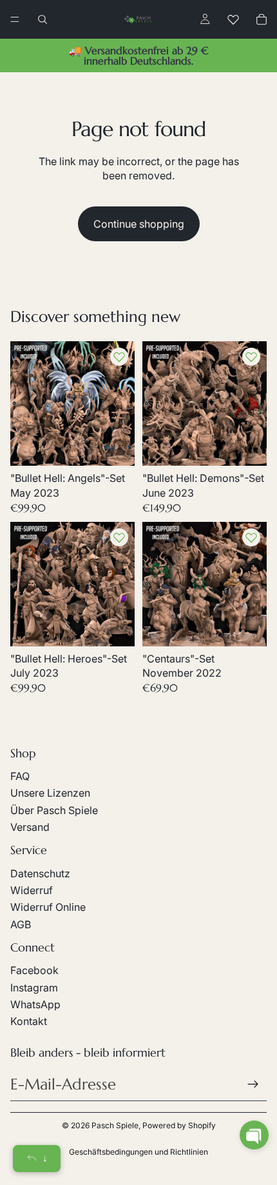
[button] (254, 1135)
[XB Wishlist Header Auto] (233, 19)
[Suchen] (42, 19)
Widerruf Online (48, 907)
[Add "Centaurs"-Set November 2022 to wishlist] (251, 537)
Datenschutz (40, 873)
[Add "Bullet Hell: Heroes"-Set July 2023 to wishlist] (119, 537)
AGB (20, 924)
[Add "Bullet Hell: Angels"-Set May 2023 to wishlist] (119, 357)
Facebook (34, 970)
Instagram (34, 987)
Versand (30, 827)
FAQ (20, 776)
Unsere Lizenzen (50, 792)
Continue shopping (138, 223)
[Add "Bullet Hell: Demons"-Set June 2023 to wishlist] (251, 357)
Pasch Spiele (114, 1125)
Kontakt (28, 1021)
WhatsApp (35, 1004)
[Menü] (15, 19)
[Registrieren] (253, 1084)
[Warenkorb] (261, 19)
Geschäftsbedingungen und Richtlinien (138, 1152)
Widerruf (31, 890)
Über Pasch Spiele (54, 810)
